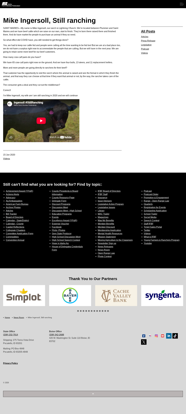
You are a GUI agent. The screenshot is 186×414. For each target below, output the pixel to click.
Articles (144, 37)
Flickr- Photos (58, 230)
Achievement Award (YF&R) (19, 191)
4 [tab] (86, 311)
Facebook (57, 227)
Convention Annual (15, 240)
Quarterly (148, 204)
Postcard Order (151, 194)
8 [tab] (97, 311)
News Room (104, 250)
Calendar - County (15, 224)
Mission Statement (107, 237)
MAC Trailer (103, 214)
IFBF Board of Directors (109, 191)
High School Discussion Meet (66, 237)
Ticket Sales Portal (153, 227)
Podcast (145, 49)
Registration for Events (155, 207)
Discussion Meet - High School (67, 211)
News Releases (105, 246)
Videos (6, 159)
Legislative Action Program (111, 204)
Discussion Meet (60, 207)
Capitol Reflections (15, 227)
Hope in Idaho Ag (60, 243)
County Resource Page (63, 197)
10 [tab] (102, 311)
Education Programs (62, 214)
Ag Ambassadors (14, 201)
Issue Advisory (105, 201)
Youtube (148, 243)
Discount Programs (61, 204)
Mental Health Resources (110, 233)
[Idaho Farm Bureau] (11, 4)
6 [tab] (91, 311)
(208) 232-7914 (10, 335)
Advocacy (10, 197)
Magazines (103, 217)
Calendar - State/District (17, 220)
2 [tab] (81, 311)
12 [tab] (108, 311)
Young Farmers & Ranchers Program (161, 240)
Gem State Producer (61, 233)
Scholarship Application (155, 211)
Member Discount (106, 227)
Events (55, 217)
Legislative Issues (106, 207)
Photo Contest (105, 256)
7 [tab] (94, 311)
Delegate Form (59, 201)
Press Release (148, 41)
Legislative (146, 45)
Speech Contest (151, 220)
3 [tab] (83, 311)
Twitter (147, 230)
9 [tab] (100, 311)
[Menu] (182, 4)
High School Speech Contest (66, 240)
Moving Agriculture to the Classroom (115, 240)
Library (101, 211)
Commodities (12, 237)
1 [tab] (78, 311)
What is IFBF (150, 237)
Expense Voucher (60, 224)
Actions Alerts (12, 194)
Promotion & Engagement (156, 197)
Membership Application (109, 230)
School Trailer (150, 214)
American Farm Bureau (17, 204)
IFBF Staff (102, 194)
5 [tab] (89, 311)
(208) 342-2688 (56, 335)
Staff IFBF (148, 224)
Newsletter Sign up (107, 243)
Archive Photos (13, 207)
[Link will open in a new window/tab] (24, 295)
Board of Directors (14, 217)
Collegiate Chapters (15, 230)
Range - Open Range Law (156, 201)
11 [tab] (105, 311)
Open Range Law (106, 253)
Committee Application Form (19, 233)
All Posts (148, 31)
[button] (93, 394)
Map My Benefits (106, 220)
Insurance (102, 197)
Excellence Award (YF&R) (64, 220)
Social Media (150, 217)
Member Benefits (106, 224)
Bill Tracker (11, 214)
